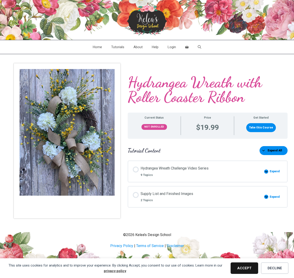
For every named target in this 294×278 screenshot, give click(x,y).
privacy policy (115, 271)
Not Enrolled (154, 126)
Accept (244, 268)
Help (155, 47)
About (138, 47)
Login (172, 47)
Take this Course (261, 127)
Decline (275, 268)
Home (97, 47)
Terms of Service (150, 246)
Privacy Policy (121, 246)
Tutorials (117, 47)
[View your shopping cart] (187, 47)
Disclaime (175, 246)
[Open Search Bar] (199, 47)
